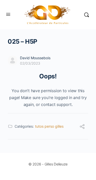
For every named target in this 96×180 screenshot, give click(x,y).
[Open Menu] (8, 14)
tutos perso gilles (49, 126)
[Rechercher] (86, 14)
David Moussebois (35, 58)
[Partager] (82, 127)
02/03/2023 (30, 63)
